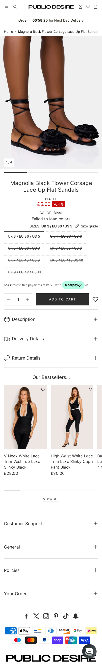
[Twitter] (36, 616)
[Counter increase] (27, 299)
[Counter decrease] (8, 299)
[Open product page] (25, 417)
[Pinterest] (56, 616)
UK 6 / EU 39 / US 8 (66, 248)
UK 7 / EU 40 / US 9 (24, 260)
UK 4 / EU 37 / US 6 (66, 236)
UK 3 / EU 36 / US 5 (24, 236)
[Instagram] (46, 616)
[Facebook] (26, 616)
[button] (6, 6)
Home (8, 32)
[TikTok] (66, 616)
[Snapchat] (76, 616)
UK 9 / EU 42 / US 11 (24, 272)
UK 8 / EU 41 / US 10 (66, 260)
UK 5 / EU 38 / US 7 (24, 248)
